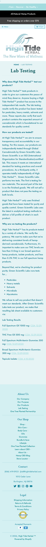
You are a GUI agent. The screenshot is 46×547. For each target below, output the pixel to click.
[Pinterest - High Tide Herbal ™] (27, 486)
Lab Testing (23, 408)
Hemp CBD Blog (23, 455)
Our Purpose (23, 402)
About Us (22, 452)
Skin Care (22, 427)
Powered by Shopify (23, 539)
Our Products (23, 405)
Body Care (22, 430)
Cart (41, 26)
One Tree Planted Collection (23, 446)
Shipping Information (23, 500)
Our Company (23, 398)
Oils (23, 433)
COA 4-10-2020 (26, 359)
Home (16, 64)
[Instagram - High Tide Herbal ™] (23, 486)
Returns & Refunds (23, 503)
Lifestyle (23, 443)
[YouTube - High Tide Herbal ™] (31, 486)
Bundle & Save (23, 440)
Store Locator (22, 458)
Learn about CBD (22, 449)
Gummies (23, 436)
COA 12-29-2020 (33, 334)
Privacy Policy (23, 509)
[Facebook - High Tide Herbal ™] (19, 486)
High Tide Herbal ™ (27, 536)
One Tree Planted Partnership (23, 411)
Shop (22, 424)
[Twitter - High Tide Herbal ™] (15, 486)
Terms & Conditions (23, 506)
